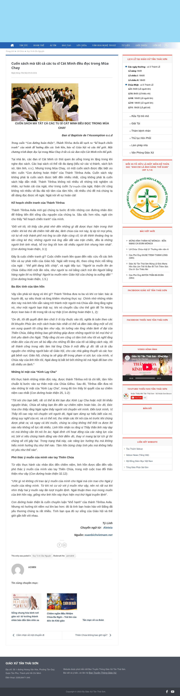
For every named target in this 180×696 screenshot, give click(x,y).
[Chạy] (126, 378)
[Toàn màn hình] (168, 378)
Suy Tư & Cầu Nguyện (35, 51)
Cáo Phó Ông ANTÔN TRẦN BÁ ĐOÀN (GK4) (146, 276)
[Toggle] (130, 116)
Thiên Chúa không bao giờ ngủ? (91, 635)
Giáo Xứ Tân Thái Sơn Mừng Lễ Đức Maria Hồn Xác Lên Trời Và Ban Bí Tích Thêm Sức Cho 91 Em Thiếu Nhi (148, 266)
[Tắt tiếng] (164, 378)
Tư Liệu (126, 45)
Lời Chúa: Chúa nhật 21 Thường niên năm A (148, 249)
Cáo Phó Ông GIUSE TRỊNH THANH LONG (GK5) (148, 256)
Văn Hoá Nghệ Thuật (104, 45)
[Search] (166, 45)
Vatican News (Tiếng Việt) (137, 455)
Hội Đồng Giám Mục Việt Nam (139, 461)
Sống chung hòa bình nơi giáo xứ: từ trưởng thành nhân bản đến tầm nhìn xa (25, 616)
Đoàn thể (38, 45)
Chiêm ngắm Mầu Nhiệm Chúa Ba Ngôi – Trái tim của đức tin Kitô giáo (61, 617)
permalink (70, 555)
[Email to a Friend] (64, 545)
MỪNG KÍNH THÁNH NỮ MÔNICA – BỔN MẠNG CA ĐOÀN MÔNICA (147, 242)
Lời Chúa (82, 45)
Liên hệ (157, 45)
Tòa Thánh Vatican (134, 448)
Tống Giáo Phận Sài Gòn (137, 467)
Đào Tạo (66, 45)
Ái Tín (53, 45)
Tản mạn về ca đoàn (93, 620)
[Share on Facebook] (59, 545)
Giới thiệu (141, 45)
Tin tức (23, 45)
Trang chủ (10, 51)
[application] (147, 367)
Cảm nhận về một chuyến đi (30, 635)
